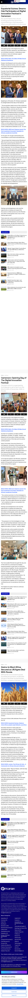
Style (16, 941)
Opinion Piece (18, 932)
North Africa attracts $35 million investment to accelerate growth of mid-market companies (16, 612)
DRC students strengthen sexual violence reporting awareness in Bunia (16, 268)
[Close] (26, 976)
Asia (2, 922)
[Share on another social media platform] (24, 45)
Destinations (4, 931)
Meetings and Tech (19, 928)
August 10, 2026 (11, 277)
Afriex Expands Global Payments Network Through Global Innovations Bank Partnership (16, 625)
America (3, 920)
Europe (3, 943)
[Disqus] (14, 312)
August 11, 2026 (11, 270)
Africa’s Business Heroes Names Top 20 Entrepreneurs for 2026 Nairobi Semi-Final (16, 644)
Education (3, 933)
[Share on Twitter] (11, 45)
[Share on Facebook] (4, 45)
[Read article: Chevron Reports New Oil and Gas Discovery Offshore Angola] (3, 620)
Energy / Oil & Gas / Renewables (5, 936)
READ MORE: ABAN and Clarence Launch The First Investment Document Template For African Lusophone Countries (13, 490)
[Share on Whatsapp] (17, 45)
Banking (3, 924)
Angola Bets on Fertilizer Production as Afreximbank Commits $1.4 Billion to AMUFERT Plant (17, 237)
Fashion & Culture (5, 945)
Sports (16, 939)
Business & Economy (6, 927)
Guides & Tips (4, 950)
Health (16, 918)
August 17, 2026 (11, 245)
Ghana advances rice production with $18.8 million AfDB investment (16, 288)
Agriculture (3, 918)
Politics (16, 933)
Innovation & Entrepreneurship (19, 922)
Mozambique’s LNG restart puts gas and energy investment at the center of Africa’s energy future (17, 605)
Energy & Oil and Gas (6, 939)
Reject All (14, 995)
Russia (16, 935)
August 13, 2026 (11, 257)
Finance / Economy (5, 947)
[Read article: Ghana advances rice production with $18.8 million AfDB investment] (3, 288)
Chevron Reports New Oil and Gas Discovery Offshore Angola (15, 619)
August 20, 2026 (11, 608)
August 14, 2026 (11, 251)
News (6, 6)
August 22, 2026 (11, 239)
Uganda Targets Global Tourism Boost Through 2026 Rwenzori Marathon (16, 249)
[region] (14, 986)
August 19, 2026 (11, 621)
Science (17, 937)
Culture (3, 929)
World (16, 949)
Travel (16, 945)
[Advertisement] (14, 371)
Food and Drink (5, 949)
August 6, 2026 (11, 284)
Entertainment (4, 941)
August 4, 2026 (11, 290)
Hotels (16, 920)
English (18, 1)
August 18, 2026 (11, 628)
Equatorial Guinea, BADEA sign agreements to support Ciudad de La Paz (16, 274)
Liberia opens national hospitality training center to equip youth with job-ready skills (16, 261)
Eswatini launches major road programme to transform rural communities (14, 281)
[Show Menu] (1, 2)
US (15, 947)
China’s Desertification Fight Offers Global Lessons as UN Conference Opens (17, 243)
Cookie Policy (20, 984)
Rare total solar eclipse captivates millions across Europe (15, 255)
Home (2, 6)
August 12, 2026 (11, 264)
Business (6, 375)
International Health (19, 926)
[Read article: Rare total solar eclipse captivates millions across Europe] (3, 255)
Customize (14, 991)
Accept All (14, 988)
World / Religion (18, 950)
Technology (17, 943)
